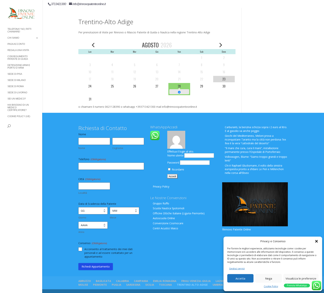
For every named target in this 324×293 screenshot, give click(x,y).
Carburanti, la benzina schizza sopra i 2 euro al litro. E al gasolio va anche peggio (256, 129)
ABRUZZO (84, 281)
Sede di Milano (17, 80)
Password (173, 162)
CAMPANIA (141, 281)
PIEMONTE (100, 284)
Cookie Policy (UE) (19, 116)
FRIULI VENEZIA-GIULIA (196, 281)
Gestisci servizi (237, 268)
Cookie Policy (271, 286)
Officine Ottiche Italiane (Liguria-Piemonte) (179, 213)
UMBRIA (218, 284)
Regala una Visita (18, 50)
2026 (166, 45)
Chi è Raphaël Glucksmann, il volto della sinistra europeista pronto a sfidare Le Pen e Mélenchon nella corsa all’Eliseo (254, 169)
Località (82, 192)
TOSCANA (165, 284)
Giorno (82, 217)
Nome (81, 148)
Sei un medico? (17, 98)
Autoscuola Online (164, 218)
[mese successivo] (221, 45)
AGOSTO (150, 45)
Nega (268, 278)
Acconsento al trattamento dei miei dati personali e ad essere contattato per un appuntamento (108, 252)
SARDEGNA (133, 284)
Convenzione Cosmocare (168, 223)
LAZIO (220, 281)
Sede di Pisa (15, 74)
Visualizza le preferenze (301, 278)
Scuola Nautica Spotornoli (168, 208)
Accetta (240, 278)
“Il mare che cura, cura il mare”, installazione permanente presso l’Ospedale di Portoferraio (252, 150)
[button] (316, 241)
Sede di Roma (16, 86)
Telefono (92, 159)
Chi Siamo (13, 38)
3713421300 (58, 4)
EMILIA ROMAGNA (164, 281)
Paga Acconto (16, 44)
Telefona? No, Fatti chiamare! (19, 30)
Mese (113, 217)
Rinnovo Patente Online (236, 229)
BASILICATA (103, 281)
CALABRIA (122, 281)
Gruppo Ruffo (161, 203)
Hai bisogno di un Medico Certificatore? (18, 107)
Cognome (117, 148)
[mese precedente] (93, 45)
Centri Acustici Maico (165, 228)
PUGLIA (116, 284)
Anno (81, 232)
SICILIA (149, 284)
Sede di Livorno (17, 92)
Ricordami (177, 169)
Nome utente (175, 155)
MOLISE (83, 284)
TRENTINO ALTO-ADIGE (192, 284)
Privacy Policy (161, 186)
